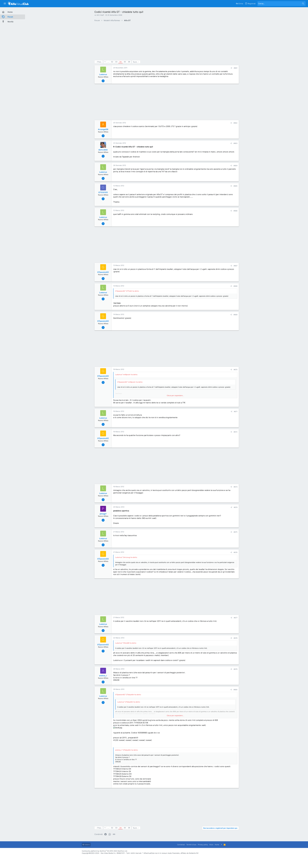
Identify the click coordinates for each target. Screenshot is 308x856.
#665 (235, 186)
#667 (235, 266)
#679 (235, 669)
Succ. (135, 62)
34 (120, 62)
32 (112, 62)
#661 (235, 68)
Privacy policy (203, 845)
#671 (235, 411)
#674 (235, 507)
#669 (235, 315)
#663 (235, 143)
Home (217, 845)
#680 (235, 690)
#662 (235, 123)
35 (125, 62)
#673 (235, 487)
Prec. (99, 62)
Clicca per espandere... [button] (175, 395)
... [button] (108, 62)
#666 (235, 211)
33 (116, 62)
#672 (235, 432)
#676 (235, 552)
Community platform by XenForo (105, 851)
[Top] (221, 844)
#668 (235, 286)
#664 (235, 166)
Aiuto (211, 845)
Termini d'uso (191, 845)
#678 (235, 638)
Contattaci (181, 845)
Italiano (87, 845)
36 (129, 62)
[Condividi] (231, 68)
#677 (235, 618)
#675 (235, 532)
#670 (235, 370)
